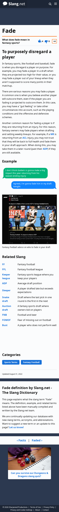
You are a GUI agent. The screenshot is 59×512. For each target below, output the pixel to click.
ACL (24, 137)
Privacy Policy (49, 507)
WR (52, 134)
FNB (4, 314)
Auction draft (6, 307)
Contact (46, 510)
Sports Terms (10, 362)
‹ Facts (21, 440)
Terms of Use (35, 507)
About (37, 510)
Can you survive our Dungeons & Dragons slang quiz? (29, 474)
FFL (4, 269)
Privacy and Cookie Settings (21, 510)
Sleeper (6, 290)
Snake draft (5, 299)
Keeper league (6, 276)
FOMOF (6, 320)
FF (3, 264)
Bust (4, 325)
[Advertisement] (29, 16)
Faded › (37, 440)
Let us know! (16, 427)
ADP (45, 148)
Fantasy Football (31, 362)
